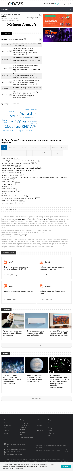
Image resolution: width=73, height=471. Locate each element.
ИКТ (4, 148)
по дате (4, 39)
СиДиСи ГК (28, 117)
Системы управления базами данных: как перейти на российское (27, 88)
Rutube (50, 430)
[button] (64, 4)
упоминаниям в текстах (15, 39)
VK (48, 425)
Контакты (39, 430)
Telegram (51, 433)
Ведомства (24, 148)
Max (49, 423)
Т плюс (10, 111)
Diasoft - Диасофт (7, 158)
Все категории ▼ (34, 18)
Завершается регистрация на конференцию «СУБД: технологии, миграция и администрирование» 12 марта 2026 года (25, 51)
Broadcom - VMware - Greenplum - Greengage (16, 170)
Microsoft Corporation (8, 191)
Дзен (49, 435)
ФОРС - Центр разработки (10, 200)
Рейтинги (7, 428)
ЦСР (21, 117)
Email (5, 120)
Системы (55, 148)
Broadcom (5, 122)
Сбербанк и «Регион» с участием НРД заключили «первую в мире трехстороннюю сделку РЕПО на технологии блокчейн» (25, 94)
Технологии (45, 148)
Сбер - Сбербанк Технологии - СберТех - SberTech (18, 161)
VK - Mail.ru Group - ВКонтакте (11, 196)
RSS (7, 447)
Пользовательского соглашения (12, 468)
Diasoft (26, 113)
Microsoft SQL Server (19, 131)
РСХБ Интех (33, 121)
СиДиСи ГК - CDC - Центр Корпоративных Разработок (19, 168)
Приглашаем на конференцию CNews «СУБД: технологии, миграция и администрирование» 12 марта (25, 75)
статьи (46, 220)
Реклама (39, 425)
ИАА (29, 153)
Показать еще (36, 345)
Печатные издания (26, 437)
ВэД (30, 131)
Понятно (66, 466)
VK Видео (51, 428)
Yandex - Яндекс (7, 189)
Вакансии (39, 428)
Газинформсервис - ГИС (9, 203)
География (6, 153)
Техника (22, 432)
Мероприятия (57, 153)
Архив (6, 433)
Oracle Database (30, 110)
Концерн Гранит (7, 184)
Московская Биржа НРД (30, 108)
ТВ (21, 435)
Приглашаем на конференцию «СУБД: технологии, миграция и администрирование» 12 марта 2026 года (26, 59)
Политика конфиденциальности (16, 449)
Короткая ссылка (11, 210)
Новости (6, 423)
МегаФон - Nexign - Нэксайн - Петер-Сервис (16, 163)
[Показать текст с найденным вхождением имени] (25, 39)
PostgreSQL (6, 130)
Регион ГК (33, 123)
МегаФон (5, 186)
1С (2, 193)
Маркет (22, 430)
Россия (19, 121)
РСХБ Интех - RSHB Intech (10, 175)
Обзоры (6, 430)
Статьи (15, 153)
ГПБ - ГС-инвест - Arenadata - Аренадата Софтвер (18, 198)
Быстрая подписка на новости (16, 444)
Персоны (63, 148)
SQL (5, 115)
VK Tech (32, 119)
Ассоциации (34, 148)
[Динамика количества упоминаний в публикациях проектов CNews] (40, 39)
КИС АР (28, 126)
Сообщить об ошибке (13, 452)
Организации (13, 148)
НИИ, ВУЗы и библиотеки (42, 153)
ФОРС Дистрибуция (8, 182)
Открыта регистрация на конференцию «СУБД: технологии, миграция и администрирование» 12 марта (26, 82)
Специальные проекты (24, 426)
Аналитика (7, 425)
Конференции (24, 423)
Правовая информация (14, 454)
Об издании (40, 423)
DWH (12, 115)
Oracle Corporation (8, 166)
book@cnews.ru (30, 236)
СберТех (12, 126)
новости (21, 220)
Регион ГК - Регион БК (9, 173)
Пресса (23, 153)
